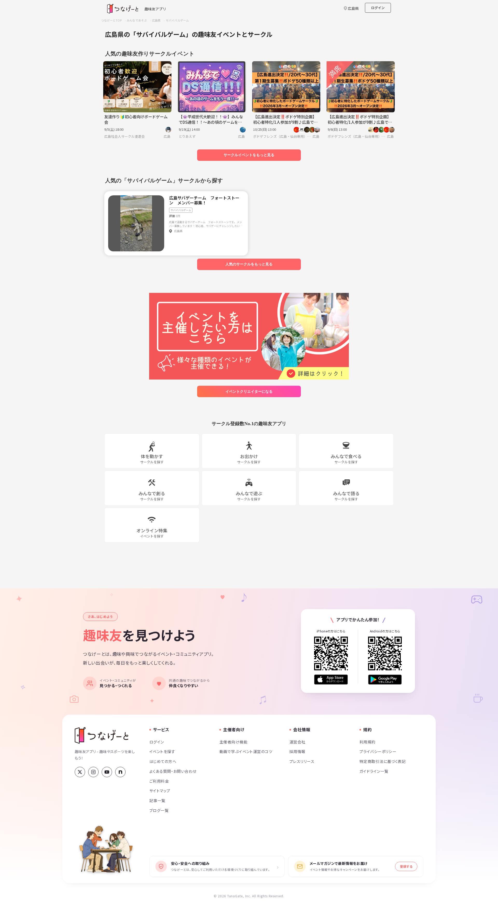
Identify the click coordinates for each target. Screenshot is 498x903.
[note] (120, 772)
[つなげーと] (101, 735)
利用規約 (367, 742)
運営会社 (297, 742)
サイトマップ (159, 790)
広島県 (156, 20)
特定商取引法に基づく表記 (382, 761)
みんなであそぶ (137, 20)
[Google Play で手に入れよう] (385, 679)
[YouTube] (107, 772)
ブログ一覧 (159, 810)
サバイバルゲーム (177, 20)
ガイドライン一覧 (373, 771)
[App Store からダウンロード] (331, 679)
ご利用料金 (159, 781)
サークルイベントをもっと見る (249, 155)
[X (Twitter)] (80, 772)
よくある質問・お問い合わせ (173, 771)
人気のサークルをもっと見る (249, 264)
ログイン (378, 7)
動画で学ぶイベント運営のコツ (245, 751)
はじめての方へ (162, 761)
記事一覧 (157, 800)
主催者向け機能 (233, 742)
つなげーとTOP (111, 20)
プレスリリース (301, 761)
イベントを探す (162, 751)
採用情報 (297, 751)
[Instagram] (93, 772)
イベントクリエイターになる (249, 391)
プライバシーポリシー (377, 751)
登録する (406, 866)
